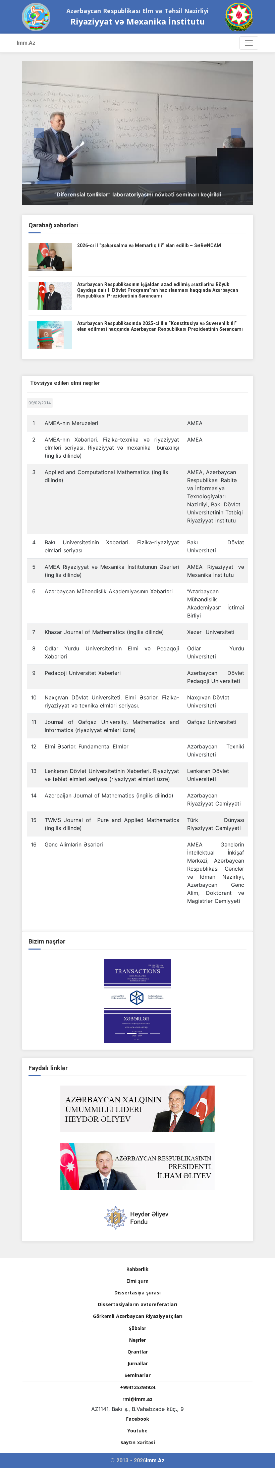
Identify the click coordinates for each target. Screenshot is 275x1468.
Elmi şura (137, 1281)
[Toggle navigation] (248, 43)
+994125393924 (137, 1387)
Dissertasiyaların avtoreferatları (137, 1304)
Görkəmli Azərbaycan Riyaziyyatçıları (137, 1316)
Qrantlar (137, 1351)
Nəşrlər (137, 1340)
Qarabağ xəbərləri (53, 225)
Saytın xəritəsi (137, 1442)
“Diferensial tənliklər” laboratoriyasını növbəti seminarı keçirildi (137, 194)
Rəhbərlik (137, 1269)
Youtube (137, 1430)
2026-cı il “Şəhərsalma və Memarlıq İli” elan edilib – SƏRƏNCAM (149, 245)
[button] (39, 133)
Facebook (137, 1419)
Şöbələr (137, 1328)
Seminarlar (137, 1375)
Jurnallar (137, 1363)
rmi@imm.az (137, 1399)
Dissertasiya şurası (137, 1292)
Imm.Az (26, 43)
